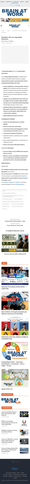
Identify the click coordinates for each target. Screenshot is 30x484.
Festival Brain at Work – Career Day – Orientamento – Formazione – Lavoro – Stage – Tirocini (13, 363)
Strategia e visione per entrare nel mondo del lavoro (9, 431)
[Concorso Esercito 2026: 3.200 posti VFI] (15, 243)
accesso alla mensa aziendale (9, 193)
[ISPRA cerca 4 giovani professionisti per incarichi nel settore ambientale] (24, 423)
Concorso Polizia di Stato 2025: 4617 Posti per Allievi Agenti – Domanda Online (9, 450)
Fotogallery (16, 1)
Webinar (11, 476)
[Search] (28, 26)
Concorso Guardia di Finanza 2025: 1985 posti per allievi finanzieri (8, 413)
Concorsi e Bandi (7, 474)
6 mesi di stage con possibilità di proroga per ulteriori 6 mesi (14, 190)
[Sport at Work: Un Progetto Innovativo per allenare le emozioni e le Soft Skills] (15, 301)
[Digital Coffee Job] (15, 378)
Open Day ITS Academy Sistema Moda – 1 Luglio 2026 (14, 287)
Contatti (22, 1)
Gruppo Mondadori (18, 199)
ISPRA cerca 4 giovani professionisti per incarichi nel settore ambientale (9, 423)
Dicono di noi (9, 1)
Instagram (11, 182)
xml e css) (4, 208)
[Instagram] (14, 5)
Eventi (22, 473)
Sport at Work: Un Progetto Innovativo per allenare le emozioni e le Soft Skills (14, 312)
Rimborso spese (5, 206)
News (8, 30)
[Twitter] (12, 5)
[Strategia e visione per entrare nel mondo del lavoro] (24, 432)
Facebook (5, 182)
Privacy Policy (15, 3)
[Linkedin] (16, 462)
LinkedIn (17, 182)
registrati (24, 176)
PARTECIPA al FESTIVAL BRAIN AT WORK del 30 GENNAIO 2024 (14, 338)
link (13, 171)
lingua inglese (5, 204)
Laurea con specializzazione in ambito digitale (12, 201)
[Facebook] (10, 5)
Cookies (27, 1)
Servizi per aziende (11, 473)
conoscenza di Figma (6, 199)
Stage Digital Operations (17, 206)
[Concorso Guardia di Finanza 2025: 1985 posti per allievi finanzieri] (24, 414)
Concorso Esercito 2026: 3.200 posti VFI (15, 254)
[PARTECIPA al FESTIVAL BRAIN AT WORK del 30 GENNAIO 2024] (15, 326)
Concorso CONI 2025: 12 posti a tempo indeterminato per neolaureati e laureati (9, 440)
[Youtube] (19, 5)
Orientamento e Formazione (20, 474)
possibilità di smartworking (17, 204)
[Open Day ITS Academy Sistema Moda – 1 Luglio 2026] (15, 276)
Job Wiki (5, 476)
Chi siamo (2, 1)
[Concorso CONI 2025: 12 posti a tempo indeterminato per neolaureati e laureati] (24, 441)
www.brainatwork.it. (20, 184)
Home (2, 30)
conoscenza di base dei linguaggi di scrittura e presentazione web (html (12, 196)
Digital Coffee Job (6, 389)
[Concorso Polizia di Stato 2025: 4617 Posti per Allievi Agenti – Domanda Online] (24, 450)
